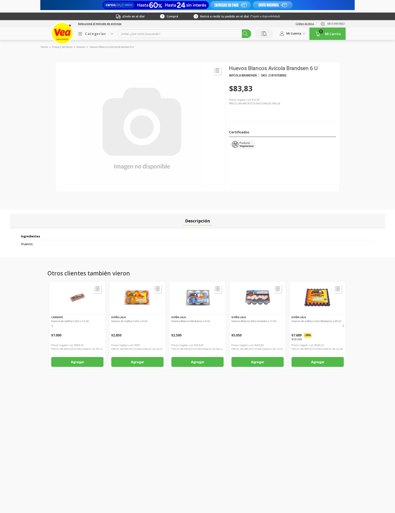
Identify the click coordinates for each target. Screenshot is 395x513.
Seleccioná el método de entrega (99, 23)
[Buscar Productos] (245, 33)
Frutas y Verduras (62, 47)
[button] (99, 23)
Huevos (81, 47)
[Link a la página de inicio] (44, 47)
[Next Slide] (343, 325)
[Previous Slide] (52, 325)
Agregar (77, 362)
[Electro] (197, 5)
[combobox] (184, 33)
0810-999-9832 (336, 23)
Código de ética (305, 23)
